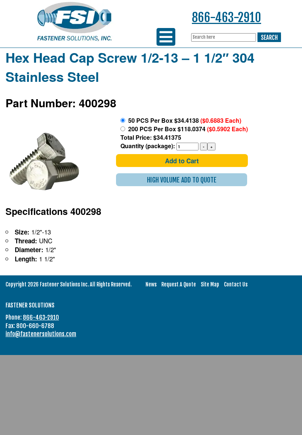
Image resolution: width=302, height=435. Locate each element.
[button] (181, 179)
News (151, 284)
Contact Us (235, 284)
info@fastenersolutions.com (41, 334)
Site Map (210, 284)
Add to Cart (182, 160)
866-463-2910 (226, 17)
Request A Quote (178, 284)
